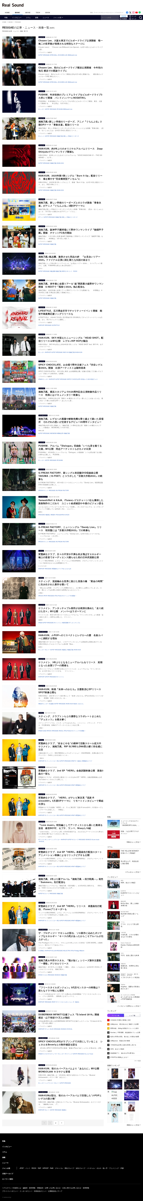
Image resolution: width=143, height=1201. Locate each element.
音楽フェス (94, 379)
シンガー (42, 109)
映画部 (124, 19)
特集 (6, 17)
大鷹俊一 (73, 596)
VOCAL (42, 841)
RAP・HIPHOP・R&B (45, 1168)
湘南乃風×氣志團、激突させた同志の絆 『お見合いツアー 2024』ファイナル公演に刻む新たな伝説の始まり (69, 258)
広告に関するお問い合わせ (71, 1188)
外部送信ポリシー (40, 1191)
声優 (122, 1168)
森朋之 (48, 515)
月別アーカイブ (7, 1173)
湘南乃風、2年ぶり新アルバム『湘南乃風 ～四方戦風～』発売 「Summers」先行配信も (72, 880)
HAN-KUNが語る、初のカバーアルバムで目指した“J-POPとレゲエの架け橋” (70, 1097)
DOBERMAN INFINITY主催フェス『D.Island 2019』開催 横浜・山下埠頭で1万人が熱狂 (70, 1016)
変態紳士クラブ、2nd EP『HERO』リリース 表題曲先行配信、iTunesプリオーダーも (70, 907)
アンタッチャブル (74, 623)
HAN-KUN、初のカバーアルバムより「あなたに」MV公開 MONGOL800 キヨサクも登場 (70, 1070)
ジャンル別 (57, 17)
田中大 (65, 271)
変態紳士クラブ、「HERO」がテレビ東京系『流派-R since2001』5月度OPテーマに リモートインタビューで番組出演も (70, 800)
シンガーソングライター (53, 839)
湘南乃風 (60, 136)
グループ (75, 839)
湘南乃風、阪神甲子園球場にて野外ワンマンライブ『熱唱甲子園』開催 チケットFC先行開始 (70, 231)
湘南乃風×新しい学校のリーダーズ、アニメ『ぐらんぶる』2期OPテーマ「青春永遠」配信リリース (70, 123)
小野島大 (42, 950)
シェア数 (132, 1015)
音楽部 (123, 16)
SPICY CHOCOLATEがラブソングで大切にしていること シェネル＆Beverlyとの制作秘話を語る (70, 1043)
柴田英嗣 (65, 623)
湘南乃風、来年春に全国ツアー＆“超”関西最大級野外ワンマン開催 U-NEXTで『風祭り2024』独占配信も (71, 285)
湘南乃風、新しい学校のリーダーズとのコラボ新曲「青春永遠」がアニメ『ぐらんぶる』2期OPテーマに (69, 204)
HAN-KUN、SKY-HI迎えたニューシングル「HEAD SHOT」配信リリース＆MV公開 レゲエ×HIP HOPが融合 (70, 339)
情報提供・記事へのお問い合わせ (49, 1188)
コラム (28, 17)
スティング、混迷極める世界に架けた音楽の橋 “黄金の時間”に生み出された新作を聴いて (71, 582)
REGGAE (47, 55)
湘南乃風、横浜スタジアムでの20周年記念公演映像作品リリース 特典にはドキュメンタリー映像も (69, 393)
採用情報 (86, 1188)
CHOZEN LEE (63, 55)
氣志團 (53, 271)
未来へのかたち (78, 704)
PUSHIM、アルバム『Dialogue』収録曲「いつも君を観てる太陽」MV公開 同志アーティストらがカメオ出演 (70, 447)
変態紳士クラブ (57, 569)
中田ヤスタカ (43, 975)
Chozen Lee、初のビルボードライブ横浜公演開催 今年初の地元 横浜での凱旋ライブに (70, 69)
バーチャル (91, 1168)
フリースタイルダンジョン (65, 1002)
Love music (95, 839)
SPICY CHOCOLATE (74, 379)
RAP (73, 761)
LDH (52, 1029)
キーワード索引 (7, 1179)
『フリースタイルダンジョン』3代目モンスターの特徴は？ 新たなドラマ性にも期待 (70, 989)
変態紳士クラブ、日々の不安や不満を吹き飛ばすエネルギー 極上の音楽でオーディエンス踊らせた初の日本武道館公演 (70, 555)
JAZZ (44, 731)
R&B (40, 379)
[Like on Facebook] (127, 13)
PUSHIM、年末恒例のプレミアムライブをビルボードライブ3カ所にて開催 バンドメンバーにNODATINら (70, 96)
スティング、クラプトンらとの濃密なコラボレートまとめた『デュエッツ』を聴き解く (69, 718)
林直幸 (53, 515)
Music (17, 12)
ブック (134, 19)
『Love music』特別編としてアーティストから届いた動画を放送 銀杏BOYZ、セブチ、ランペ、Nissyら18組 (70, 826)
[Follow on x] (130, 13)
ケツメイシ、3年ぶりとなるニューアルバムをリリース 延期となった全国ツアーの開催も (70, 664)
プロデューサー (53, 1054)
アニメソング (114, 1168)
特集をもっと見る (133, 842)
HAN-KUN (60, 163)
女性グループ (80, 1168)
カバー (48, 650)
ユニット (42, 136)
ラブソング (69, 1054)
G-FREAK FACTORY (63, 490)
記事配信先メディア (55, 1191)
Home (7, 12)
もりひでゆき (89, 1054)
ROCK (41, 490)
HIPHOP (41, 325)
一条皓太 (78, 761)
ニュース (46, 17)
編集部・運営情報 (29, 1188)
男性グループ (69, 1168)
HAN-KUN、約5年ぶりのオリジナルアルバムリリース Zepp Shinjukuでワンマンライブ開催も (70, 150)
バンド (46, 490)
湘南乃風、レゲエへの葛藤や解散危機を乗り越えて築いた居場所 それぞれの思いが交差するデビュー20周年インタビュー (70, 420)
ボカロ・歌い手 (102, 1168)
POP (45, 596)
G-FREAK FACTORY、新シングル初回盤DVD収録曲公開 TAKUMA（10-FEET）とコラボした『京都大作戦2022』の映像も (70, 476)
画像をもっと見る (133, 1125)
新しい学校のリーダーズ (71, 136)
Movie (27, 12)
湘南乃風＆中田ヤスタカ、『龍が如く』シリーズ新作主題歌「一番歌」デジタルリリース (69, 962)
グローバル (59, 1168)
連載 (36, 17)
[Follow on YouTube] (136, 13)
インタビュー (16, 17)
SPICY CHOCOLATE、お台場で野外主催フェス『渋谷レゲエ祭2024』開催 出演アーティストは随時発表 (70, 366)
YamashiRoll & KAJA (63, 515)
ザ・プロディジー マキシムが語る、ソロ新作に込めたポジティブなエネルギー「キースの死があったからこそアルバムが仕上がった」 (70, 936)
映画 (40, 704)
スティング (66, 596)
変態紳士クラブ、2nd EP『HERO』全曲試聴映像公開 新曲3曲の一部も (70, 772)
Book (47, 12)
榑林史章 (60, 433)
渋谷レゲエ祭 (86, 379)
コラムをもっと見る (132, 872)
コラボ (45, 1054)
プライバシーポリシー (10, 1191)
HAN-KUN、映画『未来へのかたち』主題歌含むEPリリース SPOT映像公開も (70, 690)
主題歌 (52, 704)
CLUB (54, 950)
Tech (38, 12)
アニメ (41, 217)
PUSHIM (60, 109)
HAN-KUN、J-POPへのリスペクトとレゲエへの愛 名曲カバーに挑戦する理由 (70, 636)
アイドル (42, 839)
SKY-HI (66, 352)
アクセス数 (116, 1015)
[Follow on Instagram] (133, 13)
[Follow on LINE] (140, 13)
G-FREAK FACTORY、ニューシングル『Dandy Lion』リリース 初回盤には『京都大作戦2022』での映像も (70, 528)
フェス (48, 1029)
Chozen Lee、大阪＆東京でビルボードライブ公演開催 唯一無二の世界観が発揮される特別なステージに (70, 42)
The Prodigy (75, 950)
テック (134, 16)
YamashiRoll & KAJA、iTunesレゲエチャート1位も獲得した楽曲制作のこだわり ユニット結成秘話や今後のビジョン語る (70, 501)
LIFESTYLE (56, 325)
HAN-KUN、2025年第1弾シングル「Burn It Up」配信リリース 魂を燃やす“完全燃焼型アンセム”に (70, 177)
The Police (58, 596)
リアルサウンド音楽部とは (11, 1188)
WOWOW (54, 433)
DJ (58, 761)
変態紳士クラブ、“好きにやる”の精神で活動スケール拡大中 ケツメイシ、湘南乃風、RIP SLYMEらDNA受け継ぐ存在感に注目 (71, 746)
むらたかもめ (67, 569)
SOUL (61, 731)
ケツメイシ (58, 623)
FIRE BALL (54, 55)
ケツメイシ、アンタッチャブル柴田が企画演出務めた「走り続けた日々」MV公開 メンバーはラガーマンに (70, 609)
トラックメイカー (51, 761)
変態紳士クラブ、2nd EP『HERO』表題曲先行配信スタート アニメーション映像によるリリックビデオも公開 (71, 853)
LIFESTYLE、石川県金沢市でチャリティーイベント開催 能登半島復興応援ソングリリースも (70, 312)
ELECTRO (67, 950)
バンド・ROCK (72, 271)
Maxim (82, 950)
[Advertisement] (86, 5)
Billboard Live (73, 55)
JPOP (41, 55)
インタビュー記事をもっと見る (128, 1006)
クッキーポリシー (26, 1191)
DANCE (88, 839)
